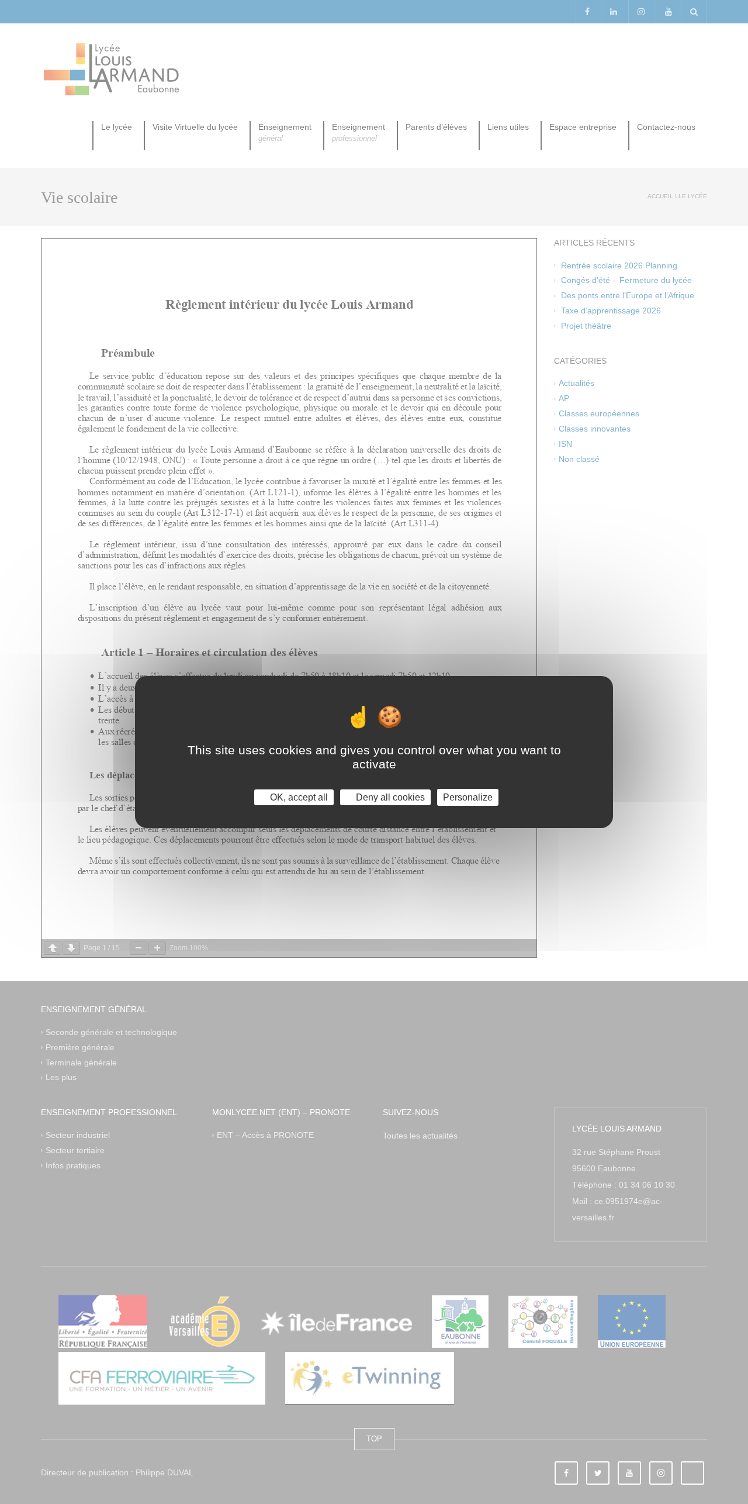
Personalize (468, 797)
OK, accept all (298, 797)
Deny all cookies (389, 797)
